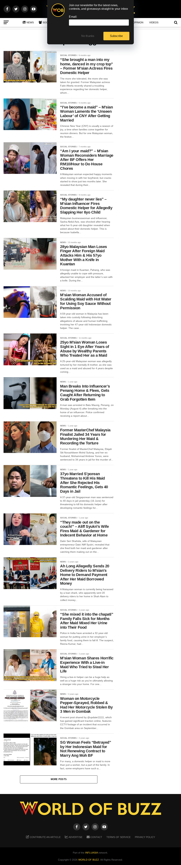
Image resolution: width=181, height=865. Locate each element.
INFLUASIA (91, 852)
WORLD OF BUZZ (88, 859)
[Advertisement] (149, 106)
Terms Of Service (118, 837)
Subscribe (116, 35)
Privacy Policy (145, 837)
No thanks (87, 35)
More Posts (59, 779)
